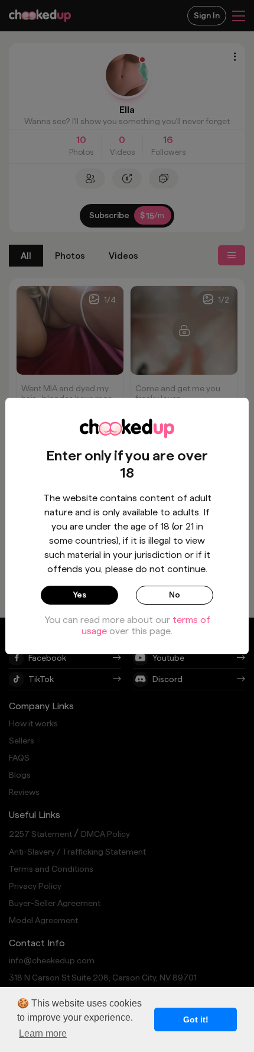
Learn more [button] (43, 1033)
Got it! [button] (196, 1019)
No (174, 594)
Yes (79, 594)
